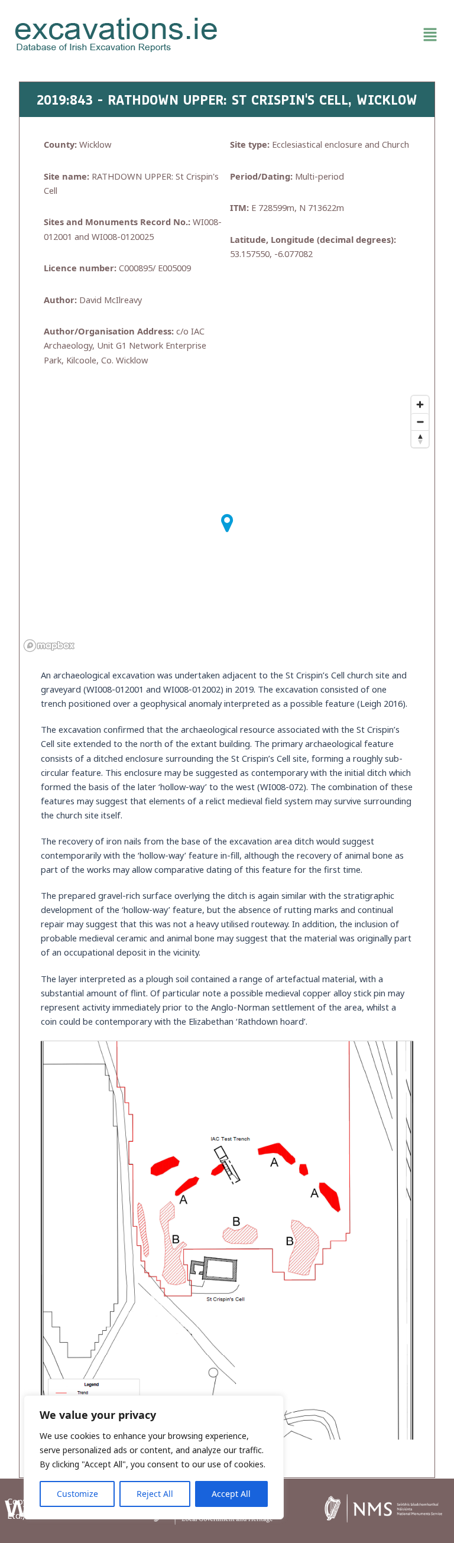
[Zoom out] (420, 421)
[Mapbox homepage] (49, 645)
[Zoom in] (420, 404)
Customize (77, 1493)
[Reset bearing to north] (420, 438)
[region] (154, 1457)
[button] (337, 34)
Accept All (231, 1493)
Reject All (155, 1493)
